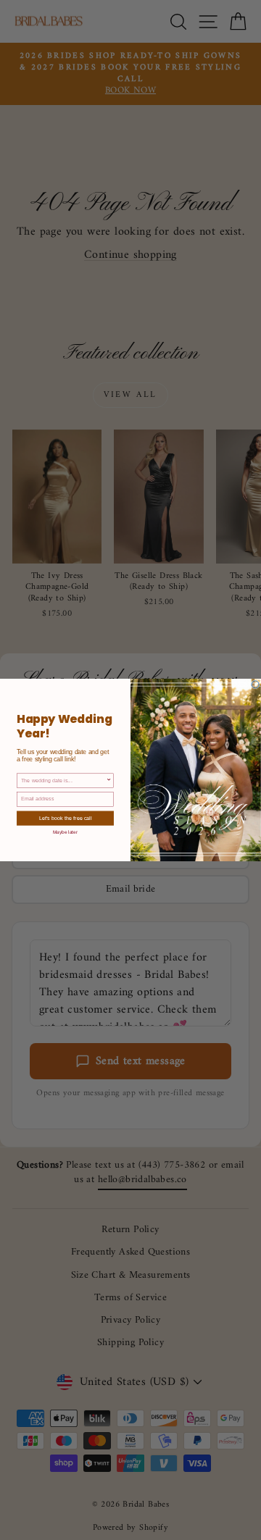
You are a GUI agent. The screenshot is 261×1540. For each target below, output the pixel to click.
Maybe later (65, 831)
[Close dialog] (255, 684)
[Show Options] (109, 780)
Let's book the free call (65, 818)
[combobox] (63, 780)
